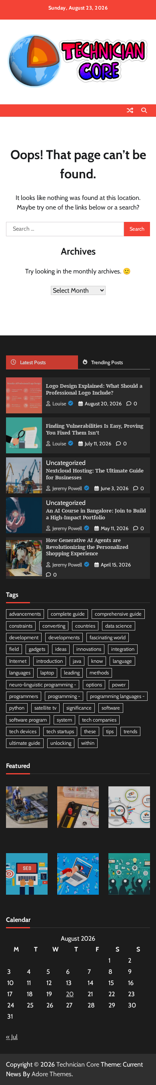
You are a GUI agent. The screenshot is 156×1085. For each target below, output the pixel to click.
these (90, 731)
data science (118, 626)
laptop (47, 673)
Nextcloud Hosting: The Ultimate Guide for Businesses (95, 474)
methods (99, 673)
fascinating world (108, 637)
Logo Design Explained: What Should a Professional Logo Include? (94, 389)
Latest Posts (33, 362)
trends (130, 731)
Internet (17, 661)
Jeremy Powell (67, 488)
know (97, 661)
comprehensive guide (118, 614)
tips (110, 731)
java (77, 661)
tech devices (22, 731)
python (16, 708)
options (94, 685)
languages (19, 673)
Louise (59, 404)
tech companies (99, 720)
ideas (60, 649)
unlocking (60, 743)
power (119, 685)
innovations (88, 649)
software (111, 708)
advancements (25, 614)
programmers (23, 696)
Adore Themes (52, 1074)
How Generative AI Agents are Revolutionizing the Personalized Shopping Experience (87, 547)
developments (64, 637)
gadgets (37, 649)
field (14, 649)
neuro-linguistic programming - (42, 685)
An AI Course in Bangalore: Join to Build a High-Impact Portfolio (96, 514)
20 (70, 994)
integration (122, 649)
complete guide (68, 614)
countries (85, 626)
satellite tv (45, 708)
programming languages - (117, 696)
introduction (49, 661)
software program (28, 720)
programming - (64, 696)
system (64, 720)
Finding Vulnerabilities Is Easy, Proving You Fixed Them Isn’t (94, 429)
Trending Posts (107, 362)
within (87, 743)
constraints (20, 626)
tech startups (60, 731)
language (122, 661)
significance (79, 708)
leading (72, 673)
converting (53, 626)
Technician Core (77, 1064)
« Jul (12, 1037)
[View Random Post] (130, 110)
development (23, 637)
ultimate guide (24, 743)
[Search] (144, 110)
